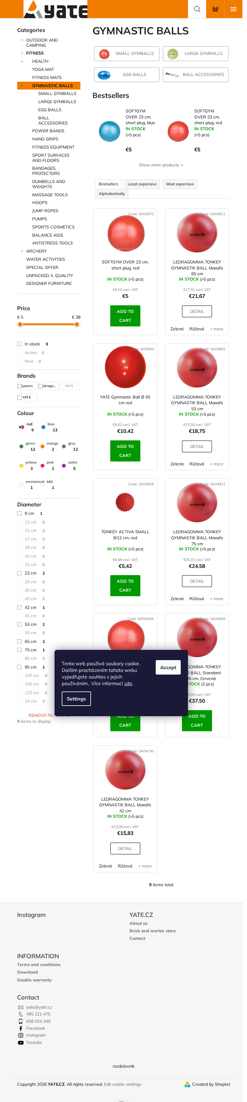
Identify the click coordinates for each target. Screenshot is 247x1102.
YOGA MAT (43, 69)
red (30, 427)
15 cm (35, 530)
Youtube (34, 1042)
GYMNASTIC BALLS (52, 85)
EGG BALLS (49, 109)
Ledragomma (49, 386)
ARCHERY (36, 251)
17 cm (35, 539)
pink (50, 465)
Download (27, 972)
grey (73, 446)
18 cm (35, 547)
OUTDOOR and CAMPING (42, 42)
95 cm (35, 667)
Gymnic (27, 386)
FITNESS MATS (47, 77)
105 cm (36, 684)
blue (52, 427)
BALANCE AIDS (47, 235)
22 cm (35, 564)
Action (34, 352)
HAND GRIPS (45, 139)
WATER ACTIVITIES (45, 259)
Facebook (35, 1028)
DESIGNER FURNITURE (49, 283)
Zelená (176, 329)
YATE (27, 397)
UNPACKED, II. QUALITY (49, 275)
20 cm (35, 556)
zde (128, 683)
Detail (197, 311)
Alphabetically (112, 193)
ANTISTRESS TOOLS (52, 243)
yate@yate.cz (39, 1007)
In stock (36, 344)
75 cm (35, 650)
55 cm (35, 632)
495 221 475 (38, 1014)
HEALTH (40, 61)
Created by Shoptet (211, 1084)
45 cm (35, 616)
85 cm (35, 658)
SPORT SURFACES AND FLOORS (51, 158)
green (30, 446)
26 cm (35, 581)
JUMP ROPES (45, 210)
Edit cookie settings (122, 1084)
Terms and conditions (39, 964)
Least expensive (142, 183)
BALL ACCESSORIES (53, 120)
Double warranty (34, 980)
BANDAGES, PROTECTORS (46, 170)
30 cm (35, 590)
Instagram (36, 1035)
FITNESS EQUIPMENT (53, 147)
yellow (31, 465)
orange (52, 446)
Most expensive (180, 183)
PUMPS (39, 219)
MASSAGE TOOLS (50, 194)
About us (139, 923)
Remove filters (46, 715)
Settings (76, 699)
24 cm (35, 701)
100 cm (36, 675)
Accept (168, 667)
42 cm (35, 607)
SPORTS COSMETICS (53, 227)
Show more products (159, 165)
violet (72, 465)
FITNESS (35, 53)
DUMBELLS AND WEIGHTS (48, 184)
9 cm (33, 513)
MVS (70, 386)
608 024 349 (38, 1021)
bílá (50, 484)
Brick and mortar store (153, 931)
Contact (137, 938)
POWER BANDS (48, 131)
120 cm (36, 692)
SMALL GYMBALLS (57, 93)
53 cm (35, 624)
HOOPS (40, 202)
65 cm (35, 641)
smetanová (35, 484)
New (33, 361)
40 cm (35, 598)
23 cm (35, 573)
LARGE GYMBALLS (57, 101)
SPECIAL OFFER (42, 267)
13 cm (35, 522)
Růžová (196, 329)
